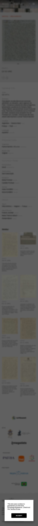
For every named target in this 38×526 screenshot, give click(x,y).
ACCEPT (19, 515)
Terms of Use (15, 509)
